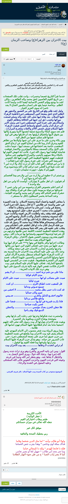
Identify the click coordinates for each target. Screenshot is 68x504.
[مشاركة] (4, 73)
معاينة (12, 483)
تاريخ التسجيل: (57, 72)
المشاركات (61, 54)
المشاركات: (57, 74)
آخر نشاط (52, 54)
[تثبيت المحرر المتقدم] (7, 470)
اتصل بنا (13, 489)
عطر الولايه (47, 383)
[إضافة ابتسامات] (3, 470)
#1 (3, 78)
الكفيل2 (63, 489)
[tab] (61, 54)
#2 (3, 409)
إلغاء (19, 483)
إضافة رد (5, 483)
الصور (43, 54)
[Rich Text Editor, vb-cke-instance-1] (34, 475)
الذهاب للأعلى (5, 489)
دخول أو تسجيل (7, 1)
